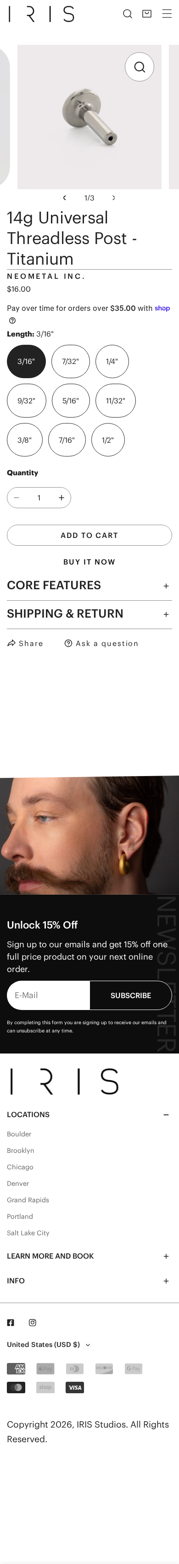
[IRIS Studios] (43, 14)
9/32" (26, 400)
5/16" (70, 400)
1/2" (108, 440)
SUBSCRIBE (131, 995)
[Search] (127, 13)
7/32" (70, 361)
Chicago (20, 1167)
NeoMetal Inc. (46, 276)
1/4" (112, 361)
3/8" (24, 440)
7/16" (67, 440)
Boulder (19, 1134)
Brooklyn (20, 1150)
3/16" (26, 361)
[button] (146, 13)
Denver (18, 1183)
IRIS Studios (101, 1424)
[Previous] (65, 198)
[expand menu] (167, 14)
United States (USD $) (43, 1344)
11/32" (115, 400)
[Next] (112, 198)
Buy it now (89, 561)
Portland (20, 1216)
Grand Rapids (28, 1200)
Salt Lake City (28, 1233)
